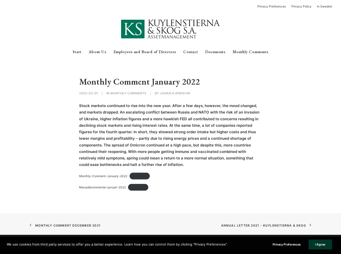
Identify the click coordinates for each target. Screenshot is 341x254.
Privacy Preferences (287, 244)
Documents (215, 51)
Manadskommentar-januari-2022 (102, 187)
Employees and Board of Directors (145, 51)
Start (77, 51)
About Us (97, 51)
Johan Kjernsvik (175, 93)
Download (140, 176)
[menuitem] (272, 6)
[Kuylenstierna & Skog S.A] (170, 28)
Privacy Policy (301, 6)
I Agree (320, 244)
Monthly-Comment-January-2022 (103, 176)
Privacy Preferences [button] (271, 6)
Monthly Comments (250, 51)
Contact (190, 51)
